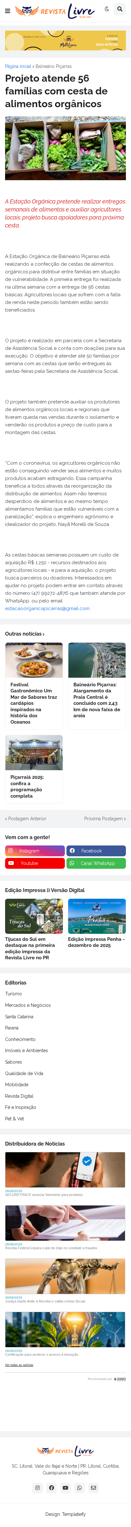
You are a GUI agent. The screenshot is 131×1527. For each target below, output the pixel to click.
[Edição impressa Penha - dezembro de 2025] (97, 916)
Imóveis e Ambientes (26, 1050)
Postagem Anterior (27, 818)
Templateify (74, 1514)
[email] (93, 1488)
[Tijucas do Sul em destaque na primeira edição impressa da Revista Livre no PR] (34, 916)
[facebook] (51, 1488)
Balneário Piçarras (54, 66)
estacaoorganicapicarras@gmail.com (47, 608)
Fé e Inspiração (20, 1107)
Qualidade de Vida (24, 1073)
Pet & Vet (14, 1118)
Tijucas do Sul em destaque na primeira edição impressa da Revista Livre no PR (30, 948)
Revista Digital (19, 1096)
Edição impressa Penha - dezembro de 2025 (96, 942)
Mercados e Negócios (28, 1005)
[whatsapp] (79, 1488)
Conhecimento (20, 1039)
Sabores (13, 1062)
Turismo (13, 993)
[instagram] (37, 1488)
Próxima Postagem (103, 818)
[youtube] (65, 1488)
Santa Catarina (19, 1016)
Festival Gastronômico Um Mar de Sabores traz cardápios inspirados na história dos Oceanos (33, 703)
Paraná (11, 1027)
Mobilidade (16, 1084)
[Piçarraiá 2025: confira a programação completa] (34, 752)
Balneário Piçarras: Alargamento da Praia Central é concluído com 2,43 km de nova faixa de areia (96, 700)
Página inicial (18, 66)
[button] (7, 11)
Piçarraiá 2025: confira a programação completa (27, 786)
